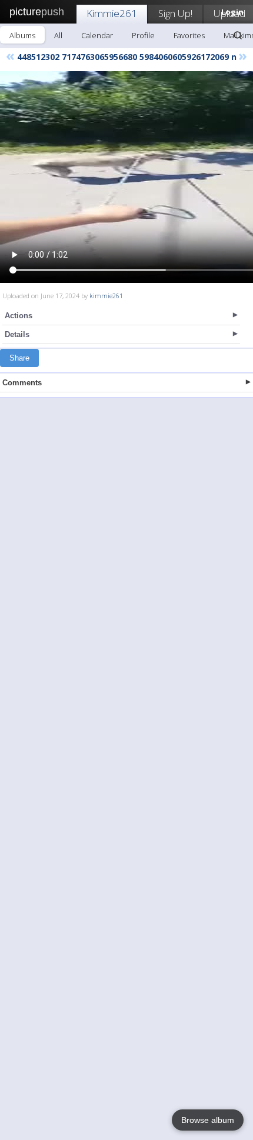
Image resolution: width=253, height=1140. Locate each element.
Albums (22, 35)
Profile (143, 35)
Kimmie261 (111, 13)
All (58, 35)
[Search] (237, 35)
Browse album (207, 1120)
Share (19, 358)
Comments (22, 382)
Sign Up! (175, 13)
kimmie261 (106, 295)
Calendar (97, 35)
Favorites (189, 35)
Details (17, 334)
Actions (18, 315)
